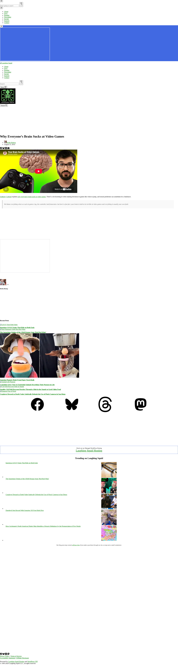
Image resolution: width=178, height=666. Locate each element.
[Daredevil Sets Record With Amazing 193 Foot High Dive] (109, 524)
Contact (6, 78)
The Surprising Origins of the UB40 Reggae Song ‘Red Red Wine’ (23, 332)
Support (6, 76)
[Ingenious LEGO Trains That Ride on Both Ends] (9, 325)
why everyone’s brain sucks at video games (32, 197)
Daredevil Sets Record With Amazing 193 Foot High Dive (25, 510)
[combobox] (9, 84)
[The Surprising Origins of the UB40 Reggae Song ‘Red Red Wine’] (12, 329)
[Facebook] (1, 148)
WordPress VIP (33, 661)
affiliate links (76, 545)
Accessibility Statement (7, 658)
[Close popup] (1, 26)
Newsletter (7, 72)
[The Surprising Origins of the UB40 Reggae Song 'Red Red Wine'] (109, 493)
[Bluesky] (3, 148)
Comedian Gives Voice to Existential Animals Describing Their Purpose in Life (27, 385)
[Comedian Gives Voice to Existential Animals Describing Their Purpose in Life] (7, 382)
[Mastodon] (140, 411)
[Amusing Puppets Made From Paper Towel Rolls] (39, 377)
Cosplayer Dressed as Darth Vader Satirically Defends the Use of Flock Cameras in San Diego (32, 394)
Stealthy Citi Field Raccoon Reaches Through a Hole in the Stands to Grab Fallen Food (30, 389)
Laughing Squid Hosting (89, 450)
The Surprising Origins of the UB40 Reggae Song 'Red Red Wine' (27, 479)
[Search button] (21, 82)
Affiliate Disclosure (22, 658)
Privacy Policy (4, 656)
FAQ (5, 68)
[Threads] (6, 148)
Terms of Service (16, 656)
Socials (6, 74)
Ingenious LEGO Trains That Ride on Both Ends (17, 327)
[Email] (8, 148)
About (6, 66)
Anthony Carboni (5, 197)
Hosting (6, 70)
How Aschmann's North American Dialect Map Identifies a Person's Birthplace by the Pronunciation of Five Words (43, 526)
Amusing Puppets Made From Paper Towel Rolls (17, 380)
